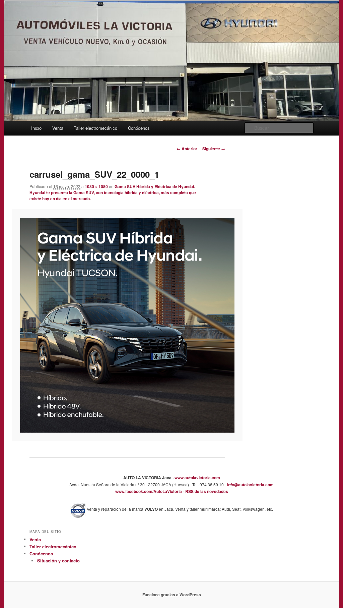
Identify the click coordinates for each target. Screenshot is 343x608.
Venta (57, 128)
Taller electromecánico (95, 128)
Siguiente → (213, 149)
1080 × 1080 (96, 186)
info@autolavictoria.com (250, 485)
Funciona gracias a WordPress (171, 595)
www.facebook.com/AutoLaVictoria (148, 491)
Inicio (36, 128)
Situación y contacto (58, 560)
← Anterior (187, 149)
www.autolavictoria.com (197, 478)
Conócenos (139, 128)
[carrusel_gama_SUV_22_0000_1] (127, 325)
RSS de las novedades (206, 491)
